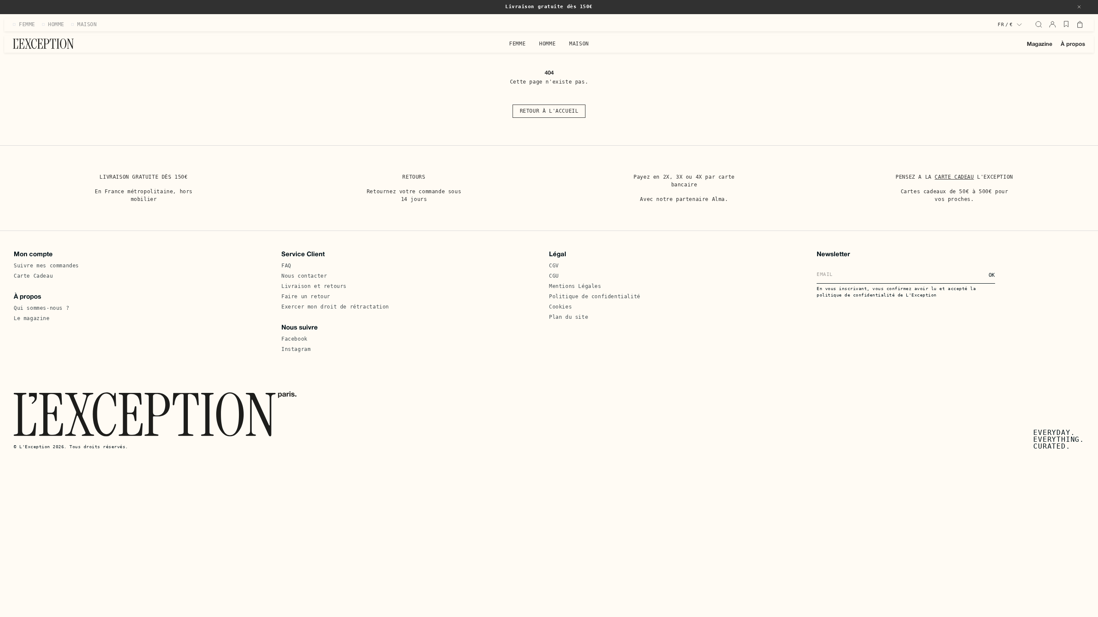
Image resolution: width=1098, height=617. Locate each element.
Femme (517, 44)
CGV (554, 266)
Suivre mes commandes (46, 266)
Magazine (1039, 44)
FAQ (286, 266)
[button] (1079, 6)
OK (992, 275)
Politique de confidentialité (594, 297)
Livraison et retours (314, 286)
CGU (554, 276)
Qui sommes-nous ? (41, 308)
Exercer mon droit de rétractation (335, 307)
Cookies (560, 307)
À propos (1073, 44)
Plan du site (568, 317)
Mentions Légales (575, 286)
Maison (579, 44)
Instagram (296, 349)
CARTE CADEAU (954, 177)
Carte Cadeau (33, 276)
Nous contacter (304, 276)
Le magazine (32, 318)
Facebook (294, 339)
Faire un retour (305, 297)
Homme (547, 44)
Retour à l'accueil (549, 111)
